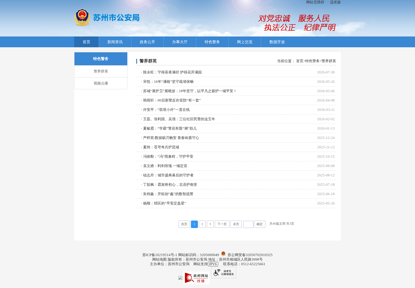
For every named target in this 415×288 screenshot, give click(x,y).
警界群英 (101, 71)
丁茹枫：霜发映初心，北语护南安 (170, 184)
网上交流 (244, 42)
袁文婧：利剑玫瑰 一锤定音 (165, 166)
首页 (86, 42)
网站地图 (159, 259)
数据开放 (277, 42)
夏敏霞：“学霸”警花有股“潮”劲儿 (170, 128)
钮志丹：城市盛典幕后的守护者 (168, 175)
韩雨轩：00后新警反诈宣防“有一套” (172, 100)
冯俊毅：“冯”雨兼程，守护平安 (168, 156)
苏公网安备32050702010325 (249, 255)
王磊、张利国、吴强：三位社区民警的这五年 (179, 119)
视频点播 (101, 83)
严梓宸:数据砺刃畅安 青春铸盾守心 (171, 138)
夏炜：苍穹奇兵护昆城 (161, 147)
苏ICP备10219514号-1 (159, 255)
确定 (259, 224)
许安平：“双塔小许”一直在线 (166, 110)
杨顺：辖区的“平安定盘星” (164, 203)
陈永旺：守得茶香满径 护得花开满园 (172, 72)
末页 (236, 224)
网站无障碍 (315, 2)
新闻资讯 (115, 42)
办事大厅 (180, 42)
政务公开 (147, 42)
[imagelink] (107, 17)
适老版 (335, 2)
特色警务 (212, 42)
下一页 (222, 224)
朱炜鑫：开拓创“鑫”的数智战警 (168, 194)
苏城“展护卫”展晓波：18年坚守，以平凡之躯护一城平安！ (190, 91)
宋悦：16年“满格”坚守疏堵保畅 (168, 82)
